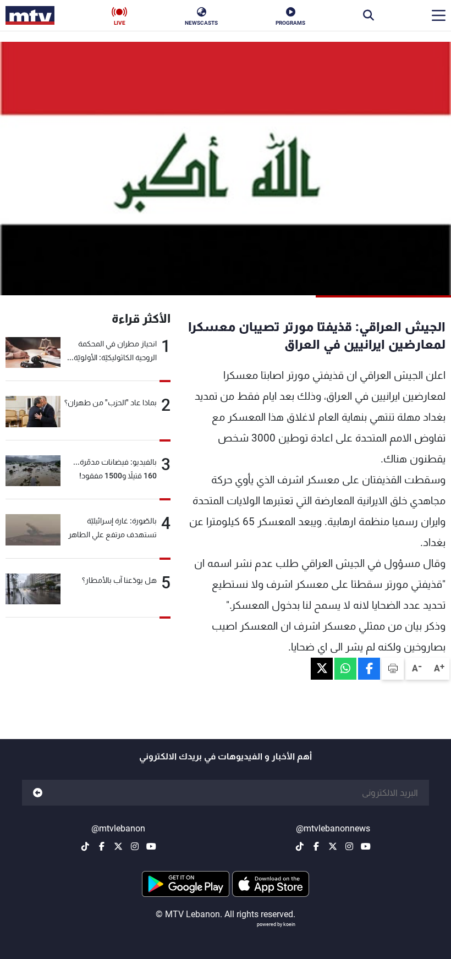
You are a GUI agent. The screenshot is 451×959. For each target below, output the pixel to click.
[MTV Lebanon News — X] (332, 846)
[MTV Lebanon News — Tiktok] (300, 846)
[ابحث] (368, 15)
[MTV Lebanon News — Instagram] (349, 846)
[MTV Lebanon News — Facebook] (316, 846)
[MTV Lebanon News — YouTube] (366, 846)
